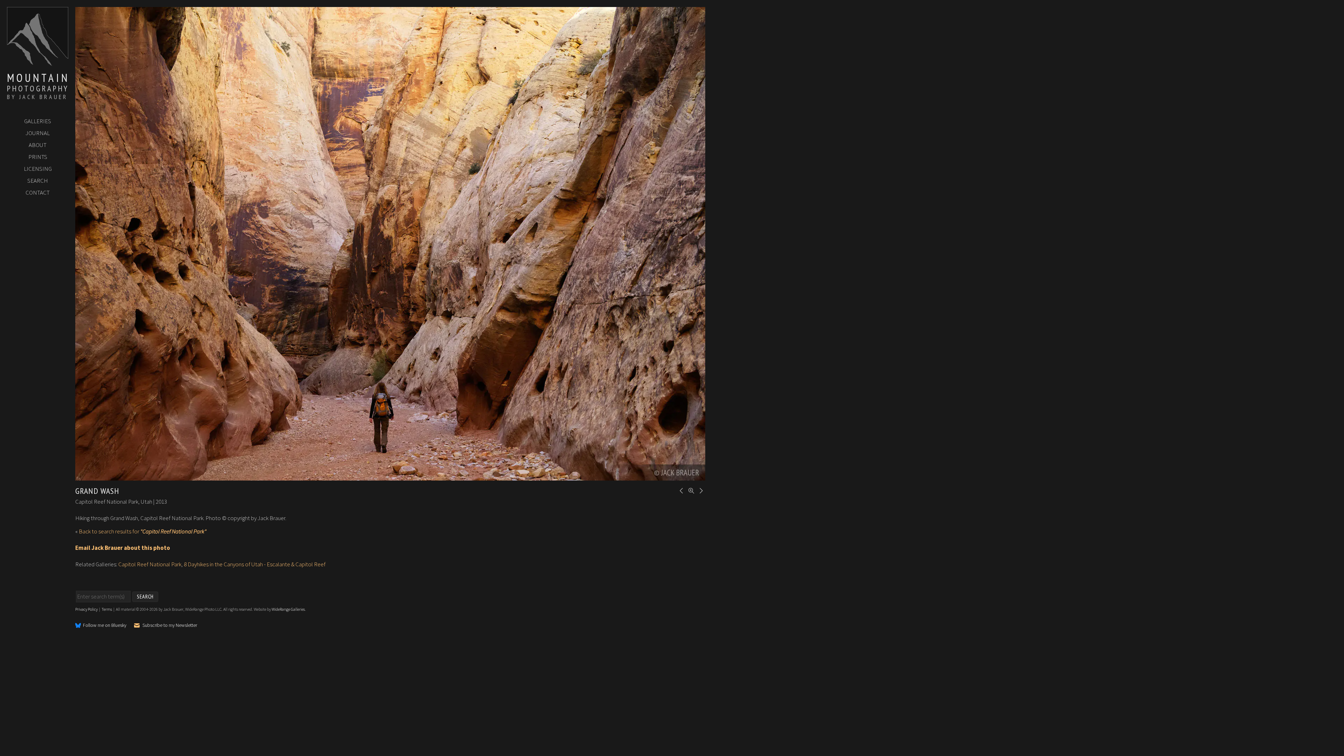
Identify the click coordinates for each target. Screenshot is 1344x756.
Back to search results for (142, 531)
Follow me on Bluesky (104, 625)
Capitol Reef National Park (149, 564)
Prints (37, 157)
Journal (38, 133)
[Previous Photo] (680, 490)
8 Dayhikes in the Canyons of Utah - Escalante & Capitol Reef (255, 564)
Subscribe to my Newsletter (169, 625)
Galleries (37, 121)
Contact (38, 192)
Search (37, 180)
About (38, 145)
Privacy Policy (86, 609)
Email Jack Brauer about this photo (122, 548)
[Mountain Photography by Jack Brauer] (37, 63)
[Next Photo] (700, 490)
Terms (107, 609)
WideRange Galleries (288, 609)
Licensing (38, 169)
